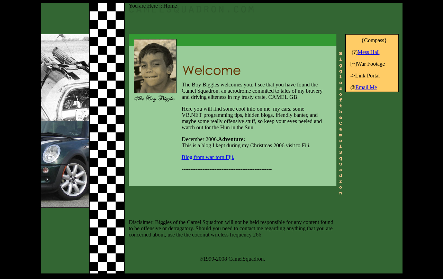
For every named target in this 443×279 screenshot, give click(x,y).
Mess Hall (369, 52)
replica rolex (359, 126)
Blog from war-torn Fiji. (208, 157)
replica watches (381, 94)
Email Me (366, 87)
